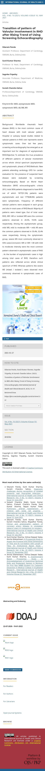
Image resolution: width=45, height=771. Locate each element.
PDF (7, 339)
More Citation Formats (14, 406)
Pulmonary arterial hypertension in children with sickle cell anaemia (25, 509)
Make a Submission (13, 670)
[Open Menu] (2, 2)
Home (5, 13)
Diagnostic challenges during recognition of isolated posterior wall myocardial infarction (25, 491)
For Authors (8, 694)
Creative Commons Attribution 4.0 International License (22, 742)
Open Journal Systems (12, 713)
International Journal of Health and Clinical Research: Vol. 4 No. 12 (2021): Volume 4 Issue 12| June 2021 (25, 497)
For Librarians (9, 701)
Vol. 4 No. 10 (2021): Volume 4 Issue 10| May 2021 (22, 16)
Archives (14, 13)
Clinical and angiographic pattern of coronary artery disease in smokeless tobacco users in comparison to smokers (25, 526)
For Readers (8, 686)
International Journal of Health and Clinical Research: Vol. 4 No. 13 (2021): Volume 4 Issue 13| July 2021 (25, 532)
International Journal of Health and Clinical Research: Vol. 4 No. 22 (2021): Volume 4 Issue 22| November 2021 (25, 550)
